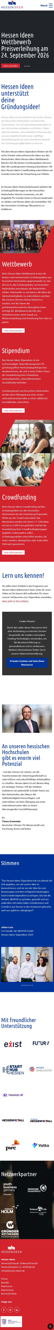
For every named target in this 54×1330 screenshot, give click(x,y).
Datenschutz (7, 1289)
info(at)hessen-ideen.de (13, 1270)
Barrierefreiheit (9, 1293)
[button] (1, 11)
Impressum (6, 1286)
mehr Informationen (13, 330)
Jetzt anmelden (10, 65)
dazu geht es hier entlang (15, 600)
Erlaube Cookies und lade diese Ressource (27, 662)
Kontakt (5, 1282)
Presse (4, 1278)
